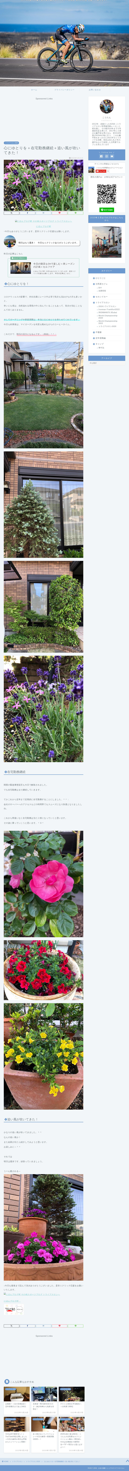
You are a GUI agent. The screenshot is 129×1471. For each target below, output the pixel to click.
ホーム (34, 90)
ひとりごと (101, 278)
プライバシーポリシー (64, 90)
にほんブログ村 (43, 226)
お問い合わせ (95, 90)
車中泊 (101, 348)
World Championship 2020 (108, 317)
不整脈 (99, 332)
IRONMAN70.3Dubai (108, 312)
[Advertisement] (44, 117)
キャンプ (100, 344)
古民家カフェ (102, 284)
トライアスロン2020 (11, 143)
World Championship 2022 (108, 322)
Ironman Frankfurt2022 (109, 309)
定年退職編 (101, 338)
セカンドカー (102, 297)
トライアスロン (103, 302)
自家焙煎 (102, 291)
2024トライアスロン (107, 306)
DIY (100, 288)
